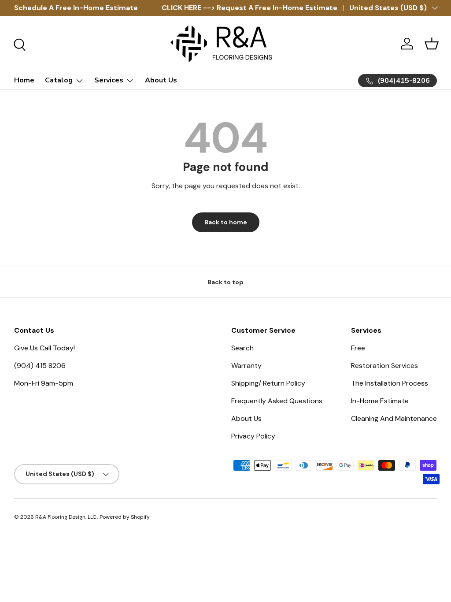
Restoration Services (384, 365)
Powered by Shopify (125, 516)
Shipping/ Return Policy (268, 383)
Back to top (225, 282)
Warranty (246, 365)
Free (358, 348)
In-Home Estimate (380, 400)
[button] (431, 43)
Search (242, 348)
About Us (161, 80)
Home (24, 80)
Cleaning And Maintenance (394, 418)
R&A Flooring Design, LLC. (66, 516)
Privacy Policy (253, 436)
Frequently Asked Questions (276, 400)
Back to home (225, 222)
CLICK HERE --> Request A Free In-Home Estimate (249, 7)
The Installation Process (389, 383)
